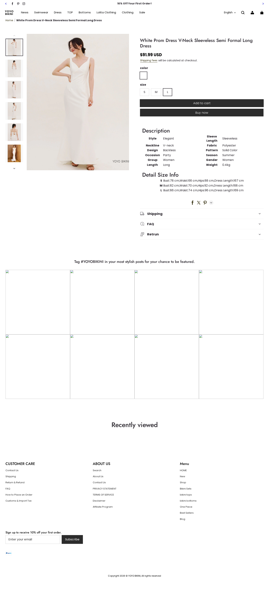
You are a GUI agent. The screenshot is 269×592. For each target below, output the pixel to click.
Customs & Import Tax (18, 500)
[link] (70, 12)
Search (97, 470)
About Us (98, 476)
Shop (183, 482)
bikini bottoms (188, 500)
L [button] (167, 92)
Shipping (10, 476)
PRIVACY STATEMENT (104, 488)
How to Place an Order (18, 494)
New (182, 476)
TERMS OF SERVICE (103, 494)
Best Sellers (187, 513)
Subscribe (72, 539)
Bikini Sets (185, 488)
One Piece (186, 507)
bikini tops (186, 494)
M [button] (156, 92)
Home (9, 20)
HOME (183, 470)
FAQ (7, 488)
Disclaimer (99, 500)
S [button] (144, 92)
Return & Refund (15, 482)
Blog (182, 519)
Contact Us (11, 470)
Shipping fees (148, 60)
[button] (242, 12)
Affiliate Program (103, 507)
